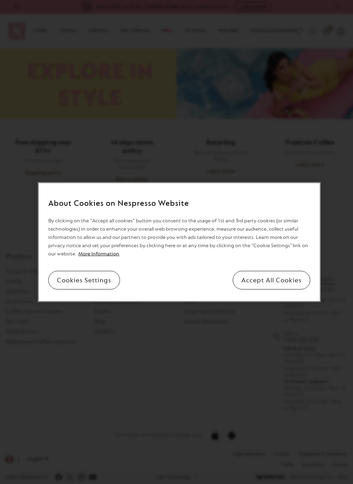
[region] (179, 242)
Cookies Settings (84, 280)
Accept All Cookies (271, 280)
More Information (98, 253)
